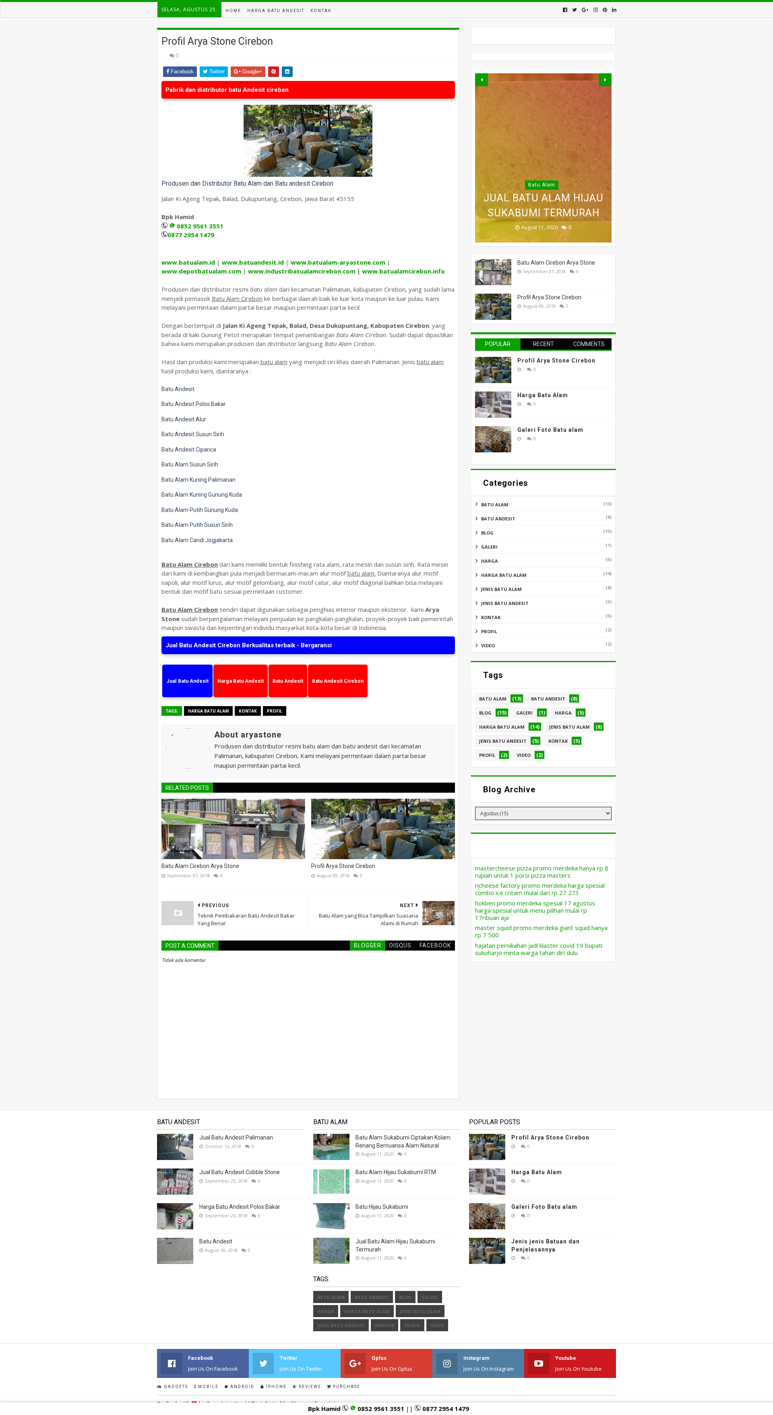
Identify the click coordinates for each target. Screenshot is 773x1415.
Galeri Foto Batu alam (550, 430)
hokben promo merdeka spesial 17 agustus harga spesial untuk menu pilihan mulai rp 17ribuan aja (535, 910)
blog (487, 533)
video (488, 645)
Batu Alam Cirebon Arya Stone (200, 866)
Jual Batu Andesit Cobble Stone (239, 1172)
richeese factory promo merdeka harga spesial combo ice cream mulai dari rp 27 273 (540, 889)
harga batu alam (208, 711)
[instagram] (595, 10)
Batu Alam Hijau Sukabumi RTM (395, 1172)
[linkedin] (613, 10)
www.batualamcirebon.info (403, 271)
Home (233, 10)
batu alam (541, 170)
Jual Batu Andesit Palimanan (236, 1137)
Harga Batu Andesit (275, 10)
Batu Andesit (215, 1241)
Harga (489, 561)
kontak (248, 711)
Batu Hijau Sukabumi (381, 1207)
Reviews (309, 1386)
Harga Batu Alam (542, 395)
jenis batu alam (501, 589)
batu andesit (498, 519)
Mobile (207, 1386)
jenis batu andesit (505, 603)
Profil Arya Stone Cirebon (343, 866)
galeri (489, 547)
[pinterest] (605, 10)
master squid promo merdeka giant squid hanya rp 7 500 (541, 931)
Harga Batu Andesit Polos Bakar (239, 1207)
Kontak (320, 10)
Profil (274, 711)
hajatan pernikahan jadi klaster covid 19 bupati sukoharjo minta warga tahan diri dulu (538, 949)
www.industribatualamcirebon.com (301, 271)
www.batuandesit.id (253, 262)
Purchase (345, 1386)
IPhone (276, 1386)
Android (241, 1386)
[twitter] (574, 10)
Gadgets (175, 1386)
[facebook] (565, 10)
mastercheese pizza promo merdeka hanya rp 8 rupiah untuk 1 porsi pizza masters (541, 871)
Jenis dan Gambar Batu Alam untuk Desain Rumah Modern (543, 198)
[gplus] (585, 10)
